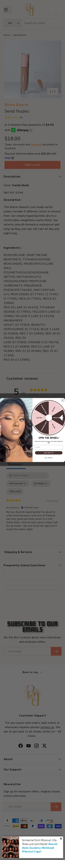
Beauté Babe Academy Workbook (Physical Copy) (39, 848)
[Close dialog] (62, 400)
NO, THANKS (49, 457)
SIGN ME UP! (49, 452)
